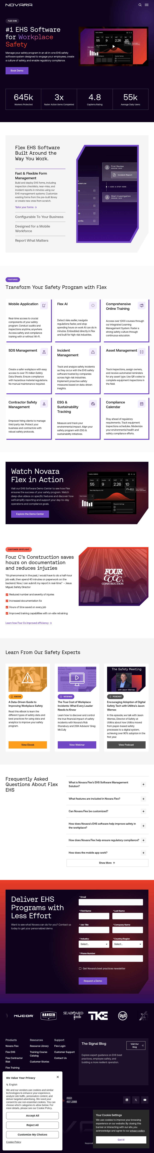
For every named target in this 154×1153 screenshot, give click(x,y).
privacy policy (137, 1130)
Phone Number (87, 953)
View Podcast (126, 744)
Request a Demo (93, 980)
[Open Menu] (146, 5)
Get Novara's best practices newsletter (104, 968)
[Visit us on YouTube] (144, 1100)
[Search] (139, 5)
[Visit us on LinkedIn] (126, 1100)
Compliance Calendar (115, 404)
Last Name (119, 911)
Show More (105, 862)
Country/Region (121, 939)
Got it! (121, 1139)
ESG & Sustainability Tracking (67, 407)
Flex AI (62, 304)
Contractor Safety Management (23, 404)
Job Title (84, 925)
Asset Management (121, 350)
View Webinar (77, 744)
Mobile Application (23, 304)
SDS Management (23, 350)
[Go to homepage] (19, 5)
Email (82, 897)
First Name (85, 911)
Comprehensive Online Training (118, 306)
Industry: (84, 939)
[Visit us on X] (135, 1100)
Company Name (121, 925)
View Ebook (27, 744)
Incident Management (67, 352)
